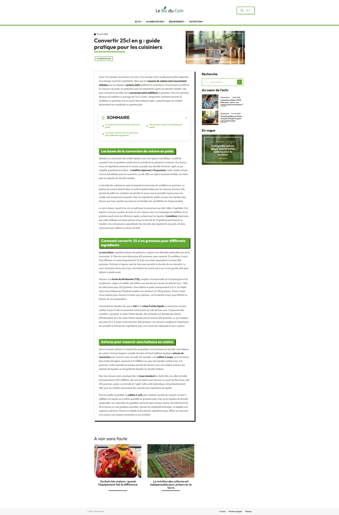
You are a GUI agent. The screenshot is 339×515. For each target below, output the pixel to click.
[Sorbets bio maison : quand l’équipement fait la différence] (118, 461)
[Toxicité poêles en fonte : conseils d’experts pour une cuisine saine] (210, 118)
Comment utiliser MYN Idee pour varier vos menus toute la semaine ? (231, 102)
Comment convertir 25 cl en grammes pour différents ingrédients (121, 134)
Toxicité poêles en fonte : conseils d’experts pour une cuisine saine (231, 118)
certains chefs (133, 84)
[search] (242, 10)
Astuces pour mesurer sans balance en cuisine (165, 125)
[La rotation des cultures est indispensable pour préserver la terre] (171, 461)
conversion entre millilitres (144, 92)
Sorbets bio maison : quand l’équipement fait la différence (117, 482)
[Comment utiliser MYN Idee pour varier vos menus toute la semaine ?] (210, 101)
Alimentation (104, 59)
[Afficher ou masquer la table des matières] (158, 118)
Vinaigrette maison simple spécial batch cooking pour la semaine (223, 150)
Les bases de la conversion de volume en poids (122, 125)
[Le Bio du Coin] (169, 10)
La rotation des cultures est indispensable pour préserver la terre (171, 484)
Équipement (224, 114)
